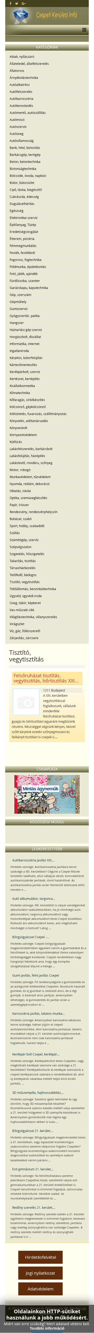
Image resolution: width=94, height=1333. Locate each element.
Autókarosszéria (21, 98)
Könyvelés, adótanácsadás (29, 421)
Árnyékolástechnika (24, 77)
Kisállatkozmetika (22, 386)
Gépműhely (18, 302)
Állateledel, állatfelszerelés (29, 63)
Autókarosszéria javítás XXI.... (33, 860)
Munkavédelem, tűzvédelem (30, 477)
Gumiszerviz (19, 309)
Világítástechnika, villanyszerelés (33, 617)
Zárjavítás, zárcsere (24, 638)
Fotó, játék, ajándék (24, 274)
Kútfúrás (16, 442)
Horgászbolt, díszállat (25, 337)
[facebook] (10, 3)
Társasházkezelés (23, 568)
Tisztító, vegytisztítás (25, 582)
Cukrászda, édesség (24, 197)
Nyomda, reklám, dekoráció (30, 484)
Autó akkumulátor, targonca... (33, 898)
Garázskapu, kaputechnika (29, 288)
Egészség (17, 211)
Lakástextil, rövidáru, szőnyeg (31, 463)
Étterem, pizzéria (22, 239)
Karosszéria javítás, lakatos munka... (38, 1013)
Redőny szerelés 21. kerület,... (33, 1207)
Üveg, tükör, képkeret (25, 603)
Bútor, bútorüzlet (22, 183)
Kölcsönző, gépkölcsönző (28, 407)
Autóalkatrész (20, 84)
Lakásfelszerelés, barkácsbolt (31, 449)
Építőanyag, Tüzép (23, 225)
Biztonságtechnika (23, 169)
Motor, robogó (20, 470)
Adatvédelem (41, 1289)
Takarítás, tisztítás (23, 561)
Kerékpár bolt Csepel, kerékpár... (36, 1054)
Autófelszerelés (21, 91)
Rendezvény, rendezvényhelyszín (33, 512)
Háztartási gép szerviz (26, 330)
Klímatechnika (20, 393)
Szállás (15, 533)
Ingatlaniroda (19, 351)
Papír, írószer (19, 505)
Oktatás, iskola (20, 491)
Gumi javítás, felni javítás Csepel (35, 975)
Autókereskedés (21, 105)
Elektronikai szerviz (24, 218)
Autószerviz (18, 127)
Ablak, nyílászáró (22, 56)
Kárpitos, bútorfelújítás (26, 358)
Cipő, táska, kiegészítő (26, 190)
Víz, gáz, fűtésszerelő (25, 631)
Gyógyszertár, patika (25, 316)
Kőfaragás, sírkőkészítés (27, 400)
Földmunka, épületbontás (28, 267)
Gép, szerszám (20, 295)
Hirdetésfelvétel (40, 1257)
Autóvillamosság (22, 141)
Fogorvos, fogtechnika (26, 260)
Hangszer (17, 323)
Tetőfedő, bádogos (23, 575)
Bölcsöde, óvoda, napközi (28, 176)
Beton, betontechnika (25, 162)
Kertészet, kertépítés (25, 379)
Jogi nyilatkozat (40, 1273)
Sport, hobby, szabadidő (27, 526)
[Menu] (83, 30)
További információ (47, 1328)
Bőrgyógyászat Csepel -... (30, 937)
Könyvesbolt (18, 428)
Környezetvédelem (23, 435)
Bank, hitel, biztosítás (25, 148)
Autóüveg (17, 134)
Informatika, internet (24, 344)
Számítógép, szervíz (24, 540)
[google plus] (24, 3)
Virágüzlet (17, 624)
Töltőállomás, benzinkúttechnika (33, 589)
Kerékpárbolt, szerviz (25, 372)
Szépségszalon (20, 547)
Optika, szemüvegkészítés (28, 498)
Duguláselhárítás (22, 204)
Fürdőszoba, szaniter (25, 281)
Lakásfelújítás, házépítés (27, 456)
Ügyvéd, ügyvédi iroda (26, 596)
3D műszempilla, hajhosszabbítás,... (38, 1092)
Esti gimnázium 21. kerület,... (33, 1169)
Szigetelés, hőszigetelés (27, 554)
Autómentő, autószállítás (28, 112)
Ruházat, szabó (21, 519)
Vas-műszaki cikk (22, 610)
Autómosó (17, 120)
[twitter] (16, 3)
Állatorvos (17, 70)
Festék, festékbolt (22, 253)
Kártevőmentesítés (23, 365)
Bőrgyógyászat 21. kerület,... (32, 1131)
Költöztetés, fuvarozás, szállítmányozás (38, 414)
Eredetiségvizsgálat (24, 232)
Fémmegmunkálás (23, 246)
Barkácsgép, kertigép (25, 155)
